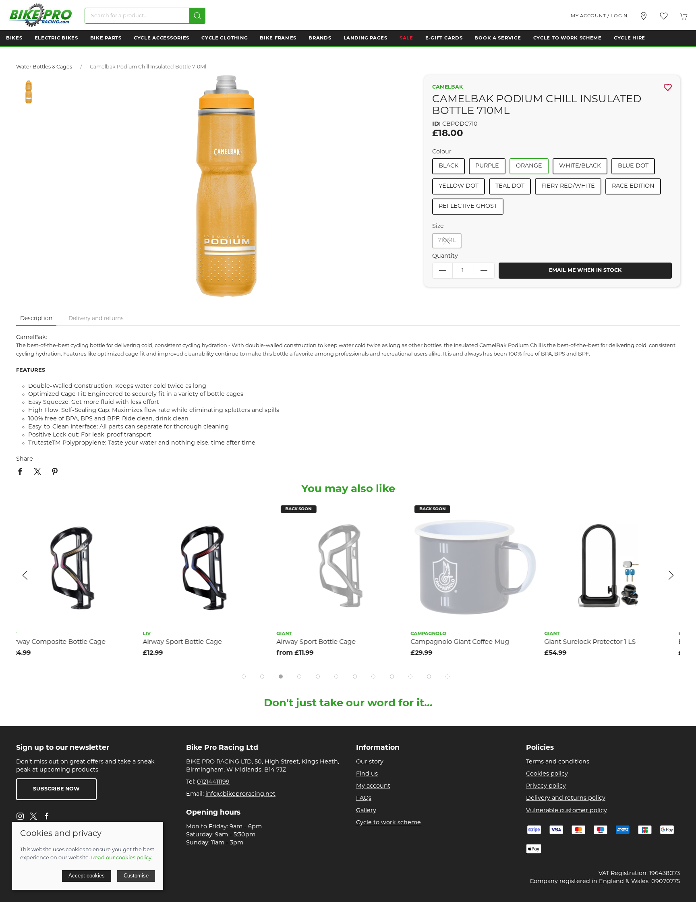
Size (438, 226)
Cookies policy (547, 774)
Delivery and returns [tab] (96, 318)
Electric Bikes (56, 38)
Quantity (445, 256)
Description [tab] (36, 318)
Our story (369, 762)
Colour (442, 152)
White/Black (580, 166)
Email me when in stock (585, 270)
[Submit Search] (197, 16)
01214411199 (213, 782)
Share (24, 459)
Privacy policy (546, 786)
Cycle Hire (629, 38)
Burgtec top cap (578, 642)
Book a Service (497, 38)
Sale (406, 38)
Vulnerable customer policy (566, 811)
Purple (487, 166)
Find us (367, 774)
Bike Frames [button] (278, 38)
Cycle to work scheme (388, 823)
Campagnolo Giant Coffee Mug (333, 642)
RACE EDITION (633, 186)
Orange (529, 166)
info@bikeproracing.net (240, 794)
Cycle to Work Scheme (567, 38)
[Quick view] (133, 531)
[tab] (244, 676)
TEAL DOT (509, 186)
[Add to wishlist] (133, 513)
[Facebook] (47, 816)
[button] (664, 16)
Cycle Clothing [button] (224, 38)
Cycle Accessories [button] (161, 38)
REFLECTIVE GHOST (468, 206)
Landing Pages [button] (365, 38)
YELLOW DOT (458, 186)
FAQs (363, 798)
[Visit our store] (644, 16)
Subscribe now (56, 789)
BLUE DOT (633, 166)
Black (448, 166)
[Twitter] (33, 816)
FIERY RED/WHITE (568, 186)
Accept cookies (86, 876)
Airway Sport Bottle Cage (55, 642)
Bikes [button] (14, 38)
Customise (136, 876)
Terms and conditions (557, 762)
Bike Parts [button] (106, 38)
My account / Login (599, 16)
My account (373, 786)
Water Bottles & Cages (44, 67)
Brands (320, 38)
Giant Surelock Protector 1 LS (464, 642)
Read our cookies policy (121, 858)
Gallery (366, 811)
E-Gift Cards (444, 38)
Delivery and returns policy (565, 798)
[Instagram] (20, 816)
